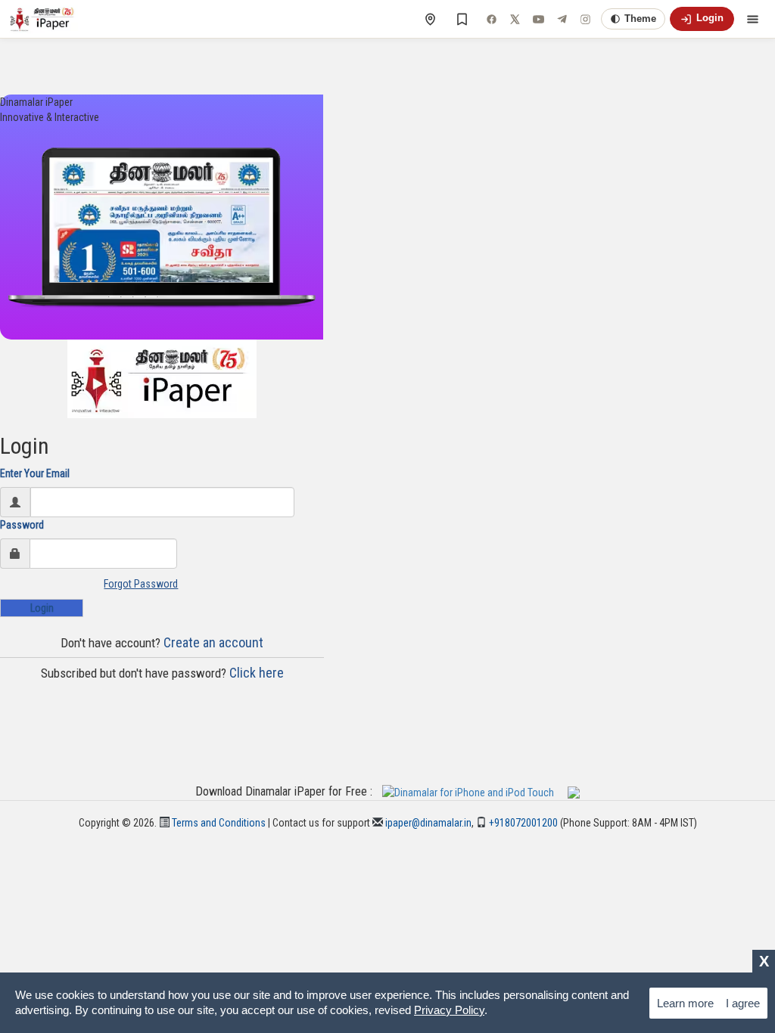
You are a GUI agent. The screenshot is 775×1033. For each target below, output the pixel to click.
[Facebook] (491, 19)
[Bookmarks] (461, 19)
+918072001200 (522, 823)
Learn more (685, 1003)
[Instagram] (585, 19)
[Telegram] (561, 19)
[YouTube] (538, 19)
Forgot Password (141, 584)
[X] (514, 19)
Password (22, 525)
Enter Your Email (35, 473)
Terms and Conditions (218, 823)
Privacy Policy (449, 1010)
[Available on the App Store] (473, 792)
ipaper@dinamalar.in (427, 823)
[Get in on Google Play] (574, 792)
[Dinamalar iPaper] (43, 19)
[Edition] (430, 19)
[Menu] (752, 19)
